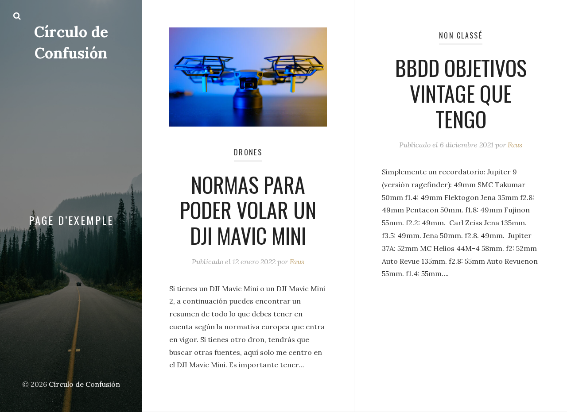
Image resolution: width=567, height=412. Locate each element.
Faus (297, 261)
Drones (248, 152)
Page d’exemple (71, 220)
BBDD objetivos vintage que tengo (461, 93)
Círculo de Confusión (84, 384)
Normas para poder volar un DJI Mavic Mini (248, 210)
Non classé (460, 35)
